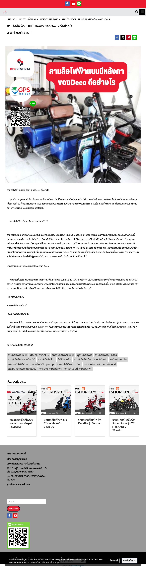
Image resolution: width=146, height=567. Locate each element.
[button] (136, 12)
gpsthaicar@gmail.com (19, 484)
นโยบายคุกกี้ (55, 562)
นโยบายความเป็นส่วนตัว (35, 562)
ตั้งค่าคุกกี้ (114, 560)
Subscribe (13, 508)
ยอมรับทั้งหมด (129, 560)
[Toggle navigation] (142, 12)
